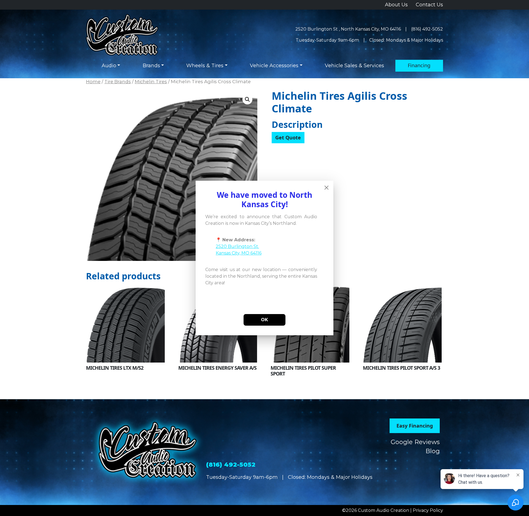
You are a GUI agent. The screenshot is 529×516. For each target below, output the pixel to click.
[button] (247, 99)
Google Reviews (415, 442)
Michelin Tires (151, 81)
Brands (151, 66)
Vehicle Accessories (274, 66)
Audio (109, 66)
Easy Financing (414, 425)
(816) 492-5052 (427, 29)
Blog (432, 451)
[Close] (326, 187)
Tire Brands (117, 81)
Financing (419, 65)
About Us (396, 5)
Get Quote (288, 137)
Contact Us (429, 5)
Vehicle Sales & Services (354, 66)
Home (93, 81)
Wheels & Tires (204, 66)
